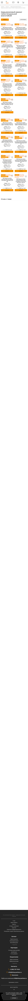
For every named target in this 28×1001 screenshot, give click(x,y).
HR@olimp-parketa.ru (20, 978)
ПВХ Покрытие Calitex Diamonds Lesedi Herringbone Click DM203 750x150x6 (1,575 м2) (21, 161)
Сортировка (23, 19)
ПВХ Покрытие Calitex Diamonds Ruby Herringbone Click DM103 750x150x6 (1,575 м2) (7, 180)
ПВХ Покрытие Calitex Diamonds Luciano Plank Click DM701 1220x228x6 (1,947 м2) (7, 103)
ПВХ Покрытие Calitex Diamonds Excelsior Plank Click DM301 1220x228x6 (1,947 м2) (21, 123)
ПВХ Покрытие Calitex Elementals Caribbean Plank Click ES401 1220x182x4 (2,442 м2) (7, 46)
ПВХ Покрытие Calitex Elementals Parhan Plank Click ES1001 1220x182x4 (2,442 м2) (7, 28)
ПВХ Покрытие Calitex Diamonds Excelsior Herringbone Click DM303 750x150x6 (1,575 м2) (7, 161)
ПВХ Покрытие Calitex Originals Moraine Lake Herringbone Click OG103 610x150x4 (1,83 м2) (7, 85)
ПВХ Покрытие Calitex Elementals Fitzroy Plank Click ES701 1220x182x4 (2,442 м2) (21, 28)
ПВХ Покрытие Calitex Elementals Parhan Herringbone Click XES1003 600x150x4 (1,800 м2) (21, 47)
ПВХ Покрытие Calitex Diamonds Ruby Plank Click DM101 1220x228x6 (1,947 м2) (21, 84)
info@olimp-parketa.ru (15, 972)
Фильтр (5, 19)
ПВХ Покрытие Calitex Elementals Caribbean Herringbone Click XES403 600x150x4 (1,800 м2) (7, 66)
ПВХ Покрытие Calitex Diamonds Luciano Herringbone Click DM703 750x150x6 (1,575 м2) (21, 142)
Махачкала (15, 975)
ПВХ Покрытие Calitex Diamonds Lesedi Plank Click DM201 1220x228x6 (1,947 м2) (7, 123)
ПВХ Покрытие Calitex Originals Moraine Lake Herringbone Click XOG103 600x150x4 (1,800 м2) (21, 181)
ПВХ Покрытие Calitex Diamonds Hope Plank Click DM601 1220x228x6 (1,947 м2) (7, 141)
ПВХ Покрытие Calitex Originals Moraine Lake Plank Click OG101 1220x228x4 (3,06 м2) (21, 66)
